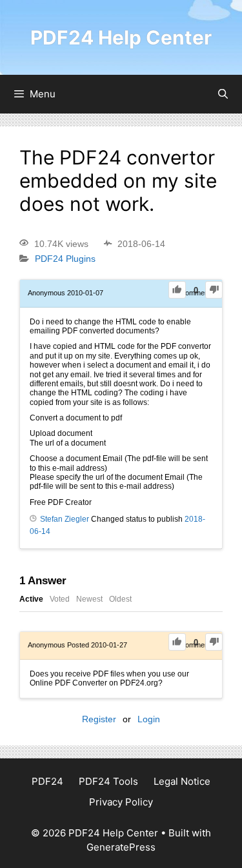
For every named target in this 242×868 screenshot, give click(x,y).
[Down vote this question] (214, 290)
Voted (60, 599)
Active (31, 599)
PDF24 (47, 781)
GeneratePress (121, 847)
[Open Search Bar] (223, 94)
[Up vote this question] (177, 290)
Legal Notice (182, 781)
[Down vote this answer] (214, 642)
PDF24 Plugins (65, 259)
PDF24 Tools (108, 781)
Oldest (120, 599)
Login (148, 719)
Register (99, 719)
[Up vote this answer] (177, 642)
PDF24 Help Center (121, 37)
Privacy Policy (121, 802)
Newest (89, 599)
